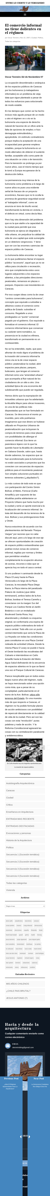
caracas (36, 921)
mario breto (37, 949)
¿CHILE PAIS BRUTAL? (18, 991)
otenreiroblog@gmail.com (23, 1047)
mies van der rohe (11, 953)
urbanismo (26, 963)
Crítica (9, 805)
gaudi (21, 935)
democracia (38, 925)
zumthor (32, 967)
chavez (19, 925)
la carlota (38, 944)
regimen (19, 958)
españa (26, 930)
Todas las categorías (12, 41)
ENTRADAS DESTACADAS (20, 826)
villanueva (24, 967)
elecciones (18, 930)
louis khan (19, 949)
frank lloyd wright (11, 935)
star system (9, 963)
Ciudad (34, 38)
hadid (33, 935)
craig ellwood (28, 925)
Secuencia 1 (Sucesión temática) (22, 854)
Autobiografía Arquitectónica (20, 783)
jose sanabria (10, 944)
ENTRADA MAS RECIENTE (20, 819)
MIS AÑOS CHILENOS (17, 984)
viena (16, 967)
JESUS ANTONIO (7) (16, 998)
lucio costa (28, 949)
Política (40, 38)
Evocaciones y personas (18, 833)
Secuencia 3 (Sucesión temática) (22, 869)
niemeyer (23, 953)
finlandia (34, 930)
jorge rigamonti (22, 939)
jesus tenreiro (10, 939)
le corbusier (9, 949)
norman (30, 953)
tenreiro (17, 963)
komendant (20, 944)
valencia (34, 963)
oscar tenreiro (10, 958)
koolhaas (29, 944)
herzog (39, 935)
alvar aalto (9, 921)
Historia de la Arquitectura (19, 840)
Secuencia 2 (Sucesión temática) (22, 861)
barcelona (28, 921)
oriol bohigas (39, 953)
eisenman (9, 930)
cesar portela (10, 925)
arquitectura (19, 921)
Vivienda (10, 890)
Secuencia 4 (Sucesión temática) (22, 876)
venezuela (9, 967)
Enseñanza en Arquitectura (19, 812)
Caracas (10, 790)
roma (37, 958)
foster (41, 930)
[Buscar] (42, 747)
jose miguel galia (34, 939)
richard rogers (29, 958)
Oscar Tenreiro (13, 38)
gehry (27, 935)
